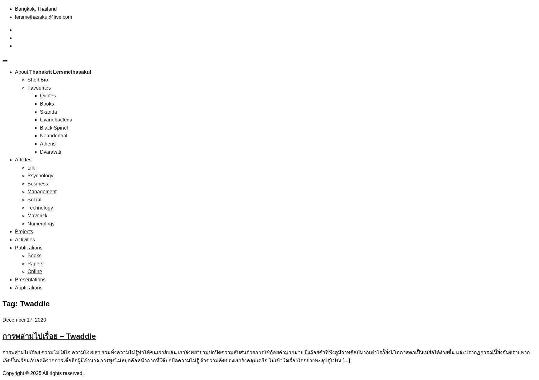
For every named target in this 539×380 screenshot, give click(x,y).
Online (34, 271)
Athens (48, 143)
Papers (35, 263)
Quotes (48, 95)
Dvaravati (50, 152)
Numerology (41, 223)
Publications (28, 247)
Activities (25, 239)
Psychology (40, 175)
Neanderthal (53, 135)
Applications (28, 287)
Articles (23, 159)
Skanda (48, 112)
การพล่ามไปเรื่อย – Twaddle (49, 336)
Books (47, 103)
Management (41, 191)
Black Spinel (54, 128)
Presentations (30, 279)
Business (37, 183)
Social (34, 199)
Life (31, 167)
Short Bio (37, 79)
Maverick (37, 215)
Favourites (39, 88)
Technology (40, 207)
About (53, 72)
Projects (24, 231)
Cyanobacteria (56, 119)
